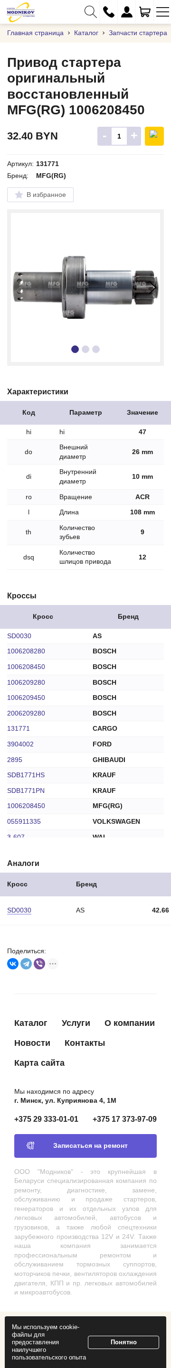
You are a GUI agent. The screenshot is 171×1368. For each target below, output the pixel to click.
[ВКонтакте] (13, 963)
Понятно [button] (124, 1342)
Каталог (31, 1023)
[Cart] (144, 12)
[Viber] (39, 963)
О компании (129, 1023)
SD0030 (19, 910)
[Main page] (21, 11)
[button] (90, 12)
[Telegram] (26, 963)
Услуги (76, 1023)
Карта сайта (39, 1063)
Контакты (85, 1043)
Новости (32, 1043)
